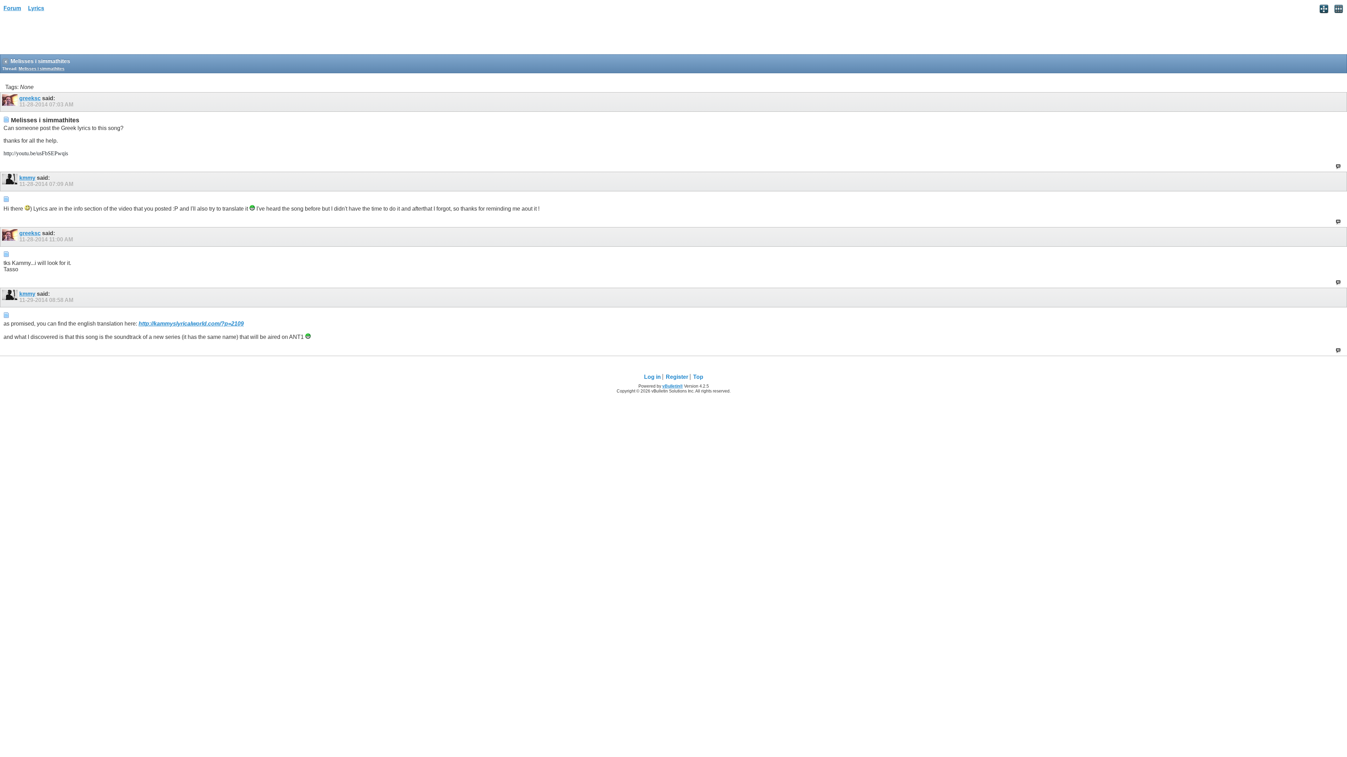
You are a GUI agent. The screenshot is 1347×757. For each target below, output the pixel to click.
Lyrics (36, 8)
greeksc (30, 98)
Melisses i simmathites (42, 68)
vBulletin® (672, 386)
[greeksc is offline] (10, 102)
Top (698, 377)
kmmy (27, 178)
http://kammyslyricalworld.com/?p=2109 (191, 324)
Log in (652, 377)
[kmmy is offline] (10, 181)
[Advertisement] (56, 35)
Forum (12, 8)
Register (677, 377)
